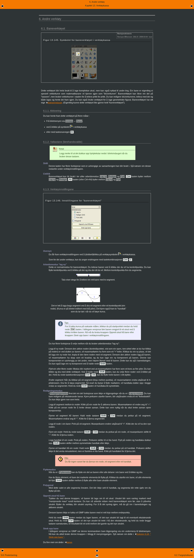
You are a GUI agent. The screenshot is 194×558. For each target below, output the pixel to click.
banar (69, 542)
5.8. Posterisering (9, 555)
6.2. (183, 555)
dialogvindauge (55, 103)
